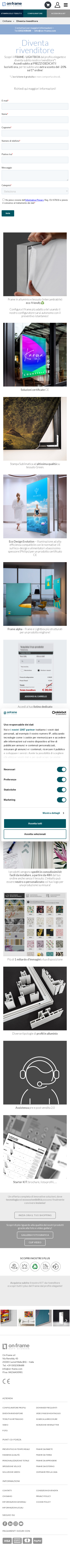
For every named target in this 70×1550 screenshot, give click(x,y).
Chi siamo (7, 1496)
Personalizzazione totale (15, 1460)
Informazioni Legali (12, 1507)
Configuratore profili (14, 1407)
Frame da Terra (44, 1455)
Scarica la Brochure (46, 1419)
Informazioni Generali (14, 1502)
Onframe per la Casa (46, 1472)
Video (5, 1425)
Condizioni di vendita (47, 1490)
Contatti (7, 1490)
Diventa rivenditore (12, 1413)
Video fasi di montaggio (48, 1413)
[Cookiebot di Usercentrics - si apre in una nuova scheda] (52, 713)
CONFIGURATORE (35, 13)
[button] (35, 1215)
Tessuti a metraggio (12, 1419)
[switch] (61, 779)
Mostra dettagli (51, 813)
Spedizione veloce (11, 1466)
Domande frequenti (46, 1407)
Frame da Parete (44, 1449)
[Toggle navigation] (66, 5)
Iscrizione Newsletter (47, 1425)
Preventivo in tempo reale (16, 1449)
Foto (5, 1430)
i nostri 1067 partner (22, 729)
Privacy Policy (43, 1496)
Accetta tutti (35, 823)
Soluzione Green (11, 1472)
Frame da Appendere (46, 1460)
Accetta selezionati (35, 834)
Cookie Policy (43, 1502)
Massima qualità (11, 1455)
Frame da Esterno (45, 1466)
